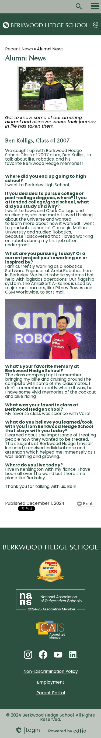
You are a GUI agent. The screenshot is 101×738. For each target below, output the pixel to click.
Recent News (19, 49)
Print (88, 504)
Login (27, 731)
